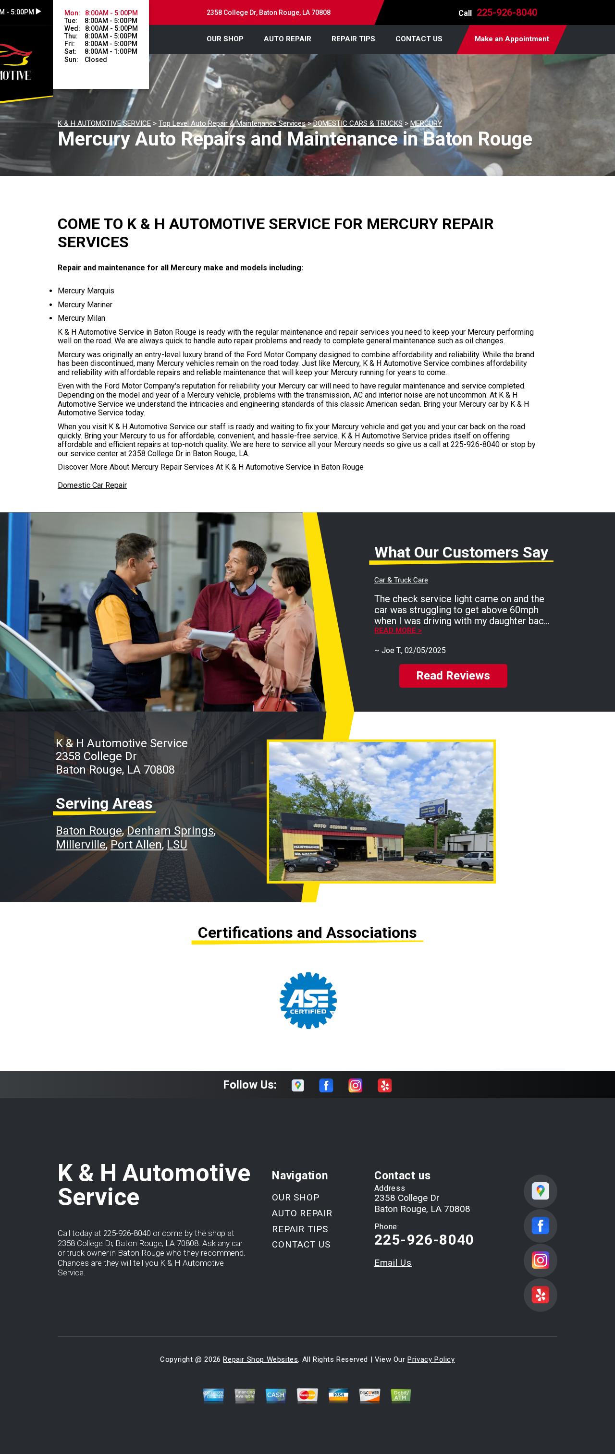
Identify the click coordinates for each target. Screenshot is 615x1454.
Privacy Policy (431, 1359)
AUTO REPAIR (287, 39)
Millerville (81, 844)
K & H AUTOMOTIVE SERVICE (104, 123)
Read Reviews (453, 675)
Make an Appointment (512, 39)
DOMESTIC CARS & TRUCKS (358, 123)
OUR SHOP (225, 39)
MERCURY (426, 123)
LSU (177, 844)
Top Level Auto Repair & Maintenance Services (232, 123)
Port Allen (136, 844)
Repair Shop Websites (260, 1359)
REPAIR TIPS (353, 39)
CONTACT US (419, 39)
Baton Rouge (89, 830)
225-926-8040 (507, 12)
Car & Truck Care (401, 580)
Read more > (398, 631)
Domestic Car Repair (92, 485)
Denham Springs (170, 830)
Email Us (393, 1262)
